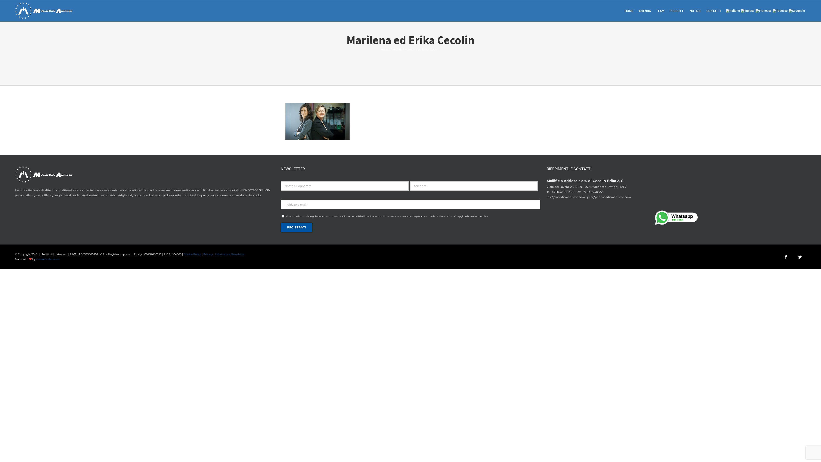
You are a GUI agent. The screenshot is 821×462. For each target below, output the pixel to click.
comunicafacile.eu (48, 259)
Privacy (208, 254)
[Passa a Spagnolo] (797, 11)
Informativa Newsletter (230, 254)
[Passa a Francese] (764, 11)
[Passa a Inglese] (748, 11)
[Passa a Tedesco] (780, 11)
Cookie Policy (192, 254)
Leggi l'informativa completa (472, 216)
